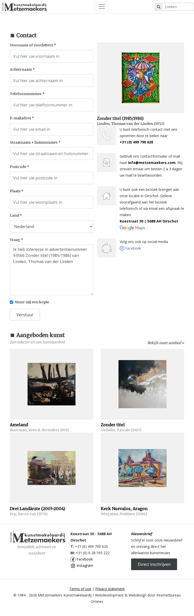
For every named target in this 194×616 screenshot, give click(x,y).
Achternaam (21, 69)
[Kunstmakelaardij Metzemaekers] (24, 6)
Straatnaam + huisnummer (34, 142)
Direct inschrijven (154, 564)
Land (14, 215)
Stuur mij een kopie (32, 302)
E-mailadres (20, 118)
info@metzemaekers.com (152, 162)
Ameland (19, 424)
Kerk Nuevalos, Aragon (124, 508)
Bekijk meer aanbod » (165, 343)
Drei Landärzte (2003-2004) (37, 508)
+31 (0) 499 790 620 (136, 142)
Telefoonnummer (26, 93)
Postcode (18, 166)
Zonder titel (113, 424)
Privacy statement (110, 588)
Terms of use (80, 588)
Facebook (84, 559)
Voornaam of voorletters (31, 45)
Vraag (15, 239)
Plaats (15, 191)
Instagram (84, 565)
